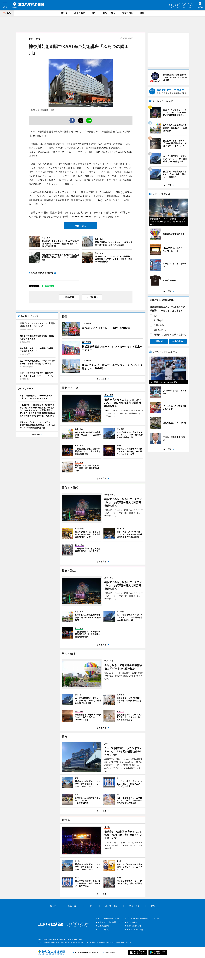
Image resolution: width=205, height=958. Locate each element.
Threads (190, 5)
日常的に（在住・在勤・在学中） (170, 334)
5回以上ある (160, 330)
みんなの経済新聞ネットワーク (51, 952)
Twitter (177, 5)
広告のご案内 (103, 926)
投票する (159, 341)
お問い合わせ (132, 922)
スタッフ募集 (103, 929)
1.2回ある (158, 320)
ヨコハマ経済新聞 (28, 5)
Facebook (171, 5)
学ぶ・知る (127, 12)
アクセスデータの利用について (110, 922)
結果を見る (178, 341)
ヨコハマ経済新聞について (109, 918)
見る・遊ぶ (79, 12)
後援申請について (134, 926)
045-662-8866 (83, 216)
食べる (64, 12)
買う (94, 12)
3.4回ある (159, 325)
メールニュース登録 (135, 929)
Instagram (184, 5)
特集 (142, 12)
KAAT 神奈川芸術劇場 (42, 272)
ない (156, 315)
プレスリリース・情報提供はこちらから (143, 918)
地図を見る (80, 225)
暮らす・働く (109, 12)
